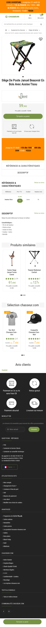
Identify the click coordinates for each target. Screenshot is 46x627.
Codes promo (7, 526)
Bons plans (6, 536)
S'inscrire (34, 429)
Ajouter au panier (24, 116)
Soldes (5, 533)
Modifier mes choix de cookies (12, 502)
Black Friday (7, 539)
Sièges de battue (33, 30)
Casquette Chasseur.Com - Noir (34, 332)
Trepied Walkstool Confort (34, 271)
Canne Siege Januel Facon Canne (12, 272)
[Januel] (23, 96)
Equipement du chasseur (18, 30)
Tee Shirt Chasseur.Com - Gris (11, 332)
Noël (4, 543)
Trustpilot (4, 370)
